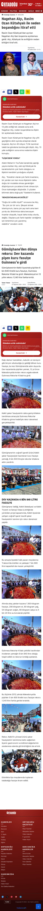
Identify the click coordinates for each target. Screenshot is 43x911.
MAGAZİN (21, 15)
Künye (3, 878)
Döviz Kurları (27, 853)
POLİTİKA (13, 11)
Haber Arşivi (26, 839)
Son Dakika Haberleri (7, 886)
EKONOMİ (22, 11)
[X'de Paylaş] (15, 92)
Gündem (4, 826)
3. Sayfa (3, 834)
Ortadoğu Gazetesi (9, 15)
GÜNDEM (4, 11)
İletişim (3, 881)
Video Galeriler (27, 834)
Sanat (3, 859)
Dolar (38, 3)
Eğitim (3, 842)
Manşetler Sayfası (28, 831)
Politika (3, 839)
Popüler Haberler (6, 853)
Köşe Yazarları (27, 828)
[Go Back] (38, 906)
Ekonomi (4, 829)
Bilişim (3, 869)
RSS (8, 902)
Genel (3, 867)
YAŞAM (20, 245)
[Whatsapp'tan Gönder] (22, 92)
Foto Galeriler (27, 861)
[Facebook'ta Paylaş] (9, 92)
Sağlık (3, 837)
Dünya (3, 864)
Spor (2, 831)
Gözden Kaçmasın (7, 861)
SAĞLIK (31, 11)
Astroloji (3, 856)
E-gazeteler (26, 837)
